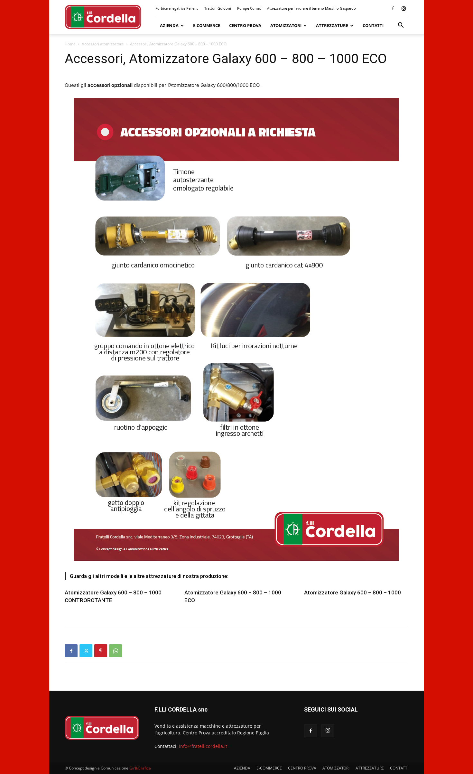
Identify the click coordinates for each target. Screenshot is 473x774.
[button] (400, 26)
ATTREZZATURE (332, 25)
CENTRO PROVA (245, 25)
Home (70, 44)
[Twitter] (85, 650)
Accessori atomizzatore (103, 44)
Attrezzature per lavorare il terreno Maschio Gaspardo (311, 8)
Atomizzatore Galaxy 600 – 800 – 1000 (352, 592)
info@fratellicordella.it (203, 746)
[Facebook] (393, 8)
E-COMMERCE (206, 25)
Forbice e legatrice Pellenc (176, 8)
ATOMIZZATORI (285, 25)
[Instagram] (403, 8)
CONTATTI (373, 25)
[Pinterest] (100, 650)
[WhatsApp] (115, 650)
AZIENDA (169, 25)
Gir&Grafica (140, 768)
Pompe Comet (249, 8)
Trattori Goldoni (217, 8)
